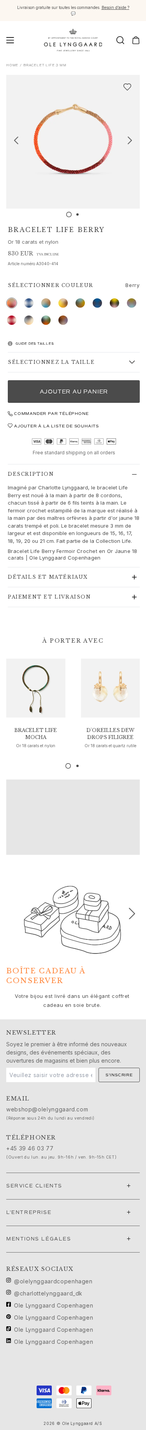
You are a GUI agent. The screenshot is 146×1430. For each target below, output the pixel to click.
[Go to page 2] (77, 766)
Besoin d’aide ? (115, 7)
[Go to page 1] (68, 766)
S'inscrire (119, 1074)
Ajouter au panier (74, 391)
